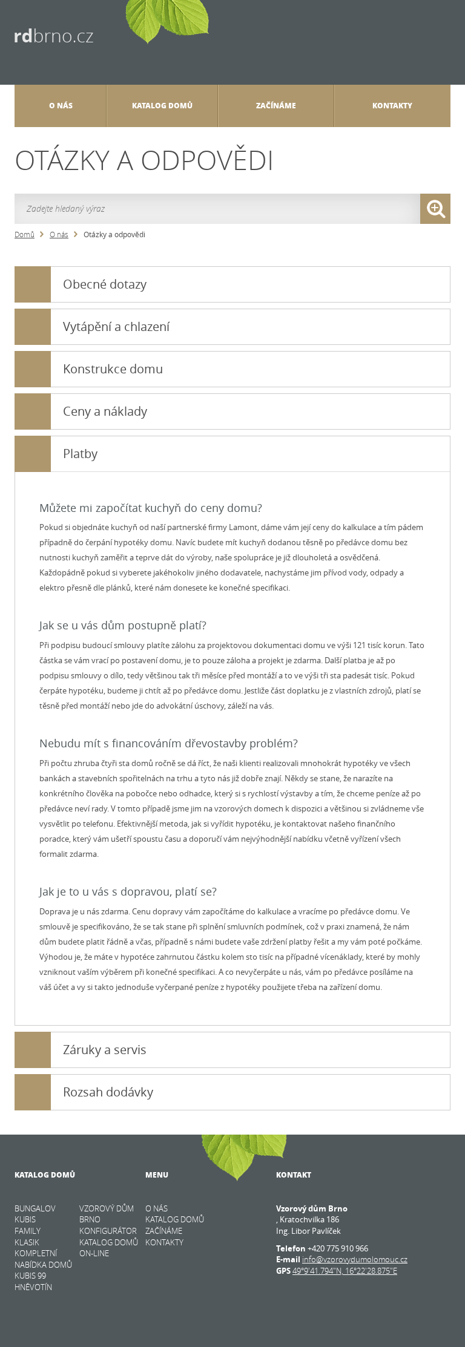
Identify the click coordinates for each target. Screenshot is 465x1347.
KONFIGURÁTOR (108, 1230)
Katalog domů (162, 105)
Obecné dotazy (105, 284)
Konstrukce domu (113, 369)
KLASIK (27, 1242)
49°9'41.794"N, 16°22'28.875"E (344, 1270)
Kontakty (392, 105)
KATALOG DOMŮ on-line (108, 1248)
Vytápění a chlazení (116, 326)
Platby (80, 453)
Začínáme (276, 105)
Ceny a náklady (105, 411)
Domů (25, 234)
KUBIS (25, 1219)
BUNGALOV (35, 1208)
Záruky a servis (105, 1049)
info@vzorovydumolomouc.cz (354, 1259)
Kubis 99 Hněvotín (33, 1281)
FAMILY (28, 1230)
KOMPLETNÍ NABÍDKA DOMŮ (43, 1259)
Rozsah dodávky (108, 1092)
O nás (59, 234)
